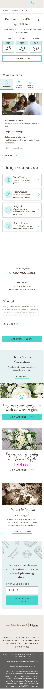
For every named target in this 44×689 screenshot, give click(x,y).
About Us (8, 637)
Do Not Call (31, 644)
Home (5, 10)
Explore (15, 10)
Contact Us (22, 637)
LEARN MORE (22, 376)
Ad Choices (23, 647)
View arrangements (22, 470)
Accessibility (13, 644)
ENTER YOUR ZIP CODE (17, 584)
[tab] (6, 84)
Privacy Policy (11, 640)
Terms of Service (31, 640)
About (24, 10)
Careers (36, 637)
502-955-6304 (24, 273)
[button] (38, 4)
